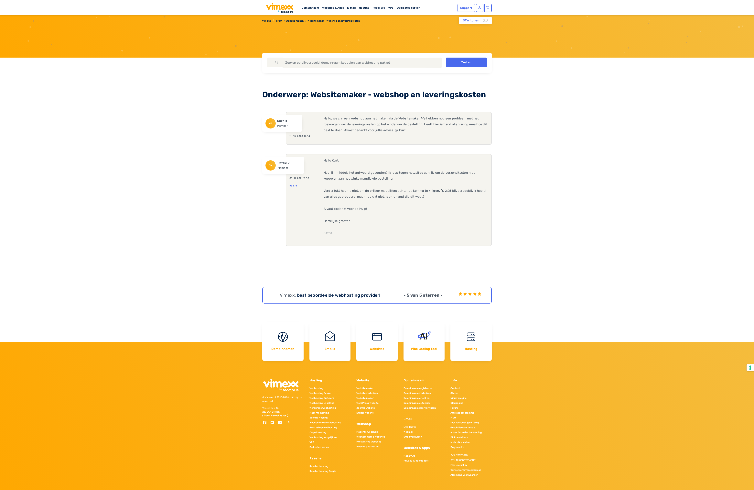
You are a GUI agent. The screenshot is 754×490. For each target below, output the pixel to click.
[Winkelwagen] (488, 8)
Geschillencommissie (462, 427)
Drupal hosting (317, 432)
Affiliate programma (462, 412)
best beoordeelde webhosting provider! (339, 295)
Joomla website (365, 407)
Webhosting (316, 388)
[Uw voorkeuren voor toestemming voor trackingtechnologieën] (750, 367)
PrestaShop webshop (368, 441)
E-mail (351, 7)
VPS (391, 7)
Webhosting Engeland (321, 403)
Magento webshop (367, 431)
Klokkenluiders (459, 437)
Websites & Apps (333, 7)
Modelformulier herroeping (466, 432)
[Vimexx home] (278, 7)
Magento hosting (319, 412)
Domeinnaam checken (416, 398)
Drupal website (365, 412)
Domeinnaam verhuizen (417, 393)
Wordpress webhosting (322, 407)
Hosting (364, 7)
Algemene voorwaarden (464, 474)
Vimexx (266, 20)
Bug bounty (457, 447)
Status (454, 393)
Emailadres (410, 427)
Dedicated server (408, 7)
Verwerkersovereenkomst (465, 470)
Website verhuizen (367, 393)
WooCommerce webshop (370, 436)
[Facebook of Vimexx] (266, 423)
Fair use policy (458, 465)
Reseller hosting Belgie (322, 471)
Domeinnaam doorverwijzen (420, 407)
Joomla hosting (318, 417)
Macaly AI (409, 455)
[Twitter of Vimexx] (274, 423)
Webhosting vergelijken (323, 437)
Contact (455, 388)
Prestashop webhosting (323, 427)
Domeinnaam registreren (418, 388)
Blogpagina (456, 403)
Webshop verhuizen (367, 446)
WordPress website (367, 403)
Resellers (378, 7)
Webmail (408, 431)
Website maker (365, 398)
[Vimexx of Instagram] (288, 423)
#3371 (293, 185)
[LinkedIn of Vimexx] (281, 423)
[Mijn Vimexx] (479, 8)
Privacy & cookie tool (416, 460)
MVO (453, 417)
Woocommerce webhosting (325, 422)
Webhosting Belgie (320, 393)
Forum (278, 20)
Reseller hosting (318, 466)
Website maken (295, 20)
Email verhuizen (413, 436)
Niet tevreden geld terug (464, 422)
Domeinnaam (310, 7)
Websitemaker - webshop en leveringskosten (333, 20)
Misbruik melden (459, 442)
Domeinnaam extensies (417, 403)
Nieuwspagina (458, 398)
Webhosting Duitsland (322, 398)
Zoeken (466, 62)
